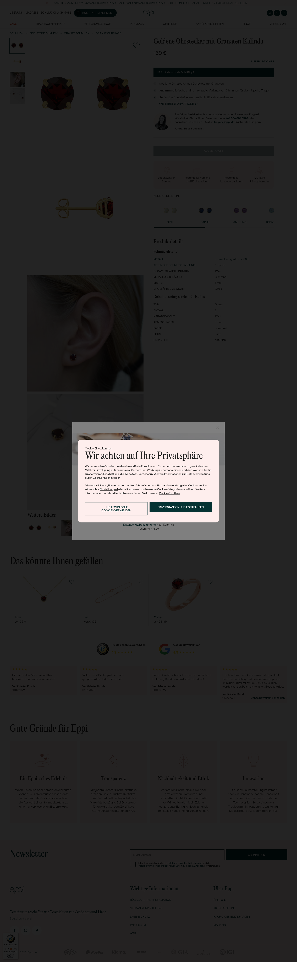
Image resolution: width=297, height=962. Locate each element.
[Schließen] (217, 427)
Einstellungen (108, 489)
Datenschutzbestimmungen (140, 524)
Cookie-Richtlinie (169, 493)
